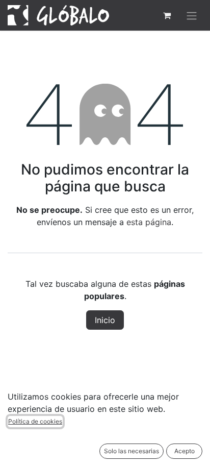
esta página (148, 222)
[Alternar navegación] (191, 15)
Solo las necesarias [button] (131, 451)
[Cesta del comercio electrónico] (166, 15)
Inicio (105, 320)
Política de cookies (35, 421)
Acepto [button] (184, 451)
